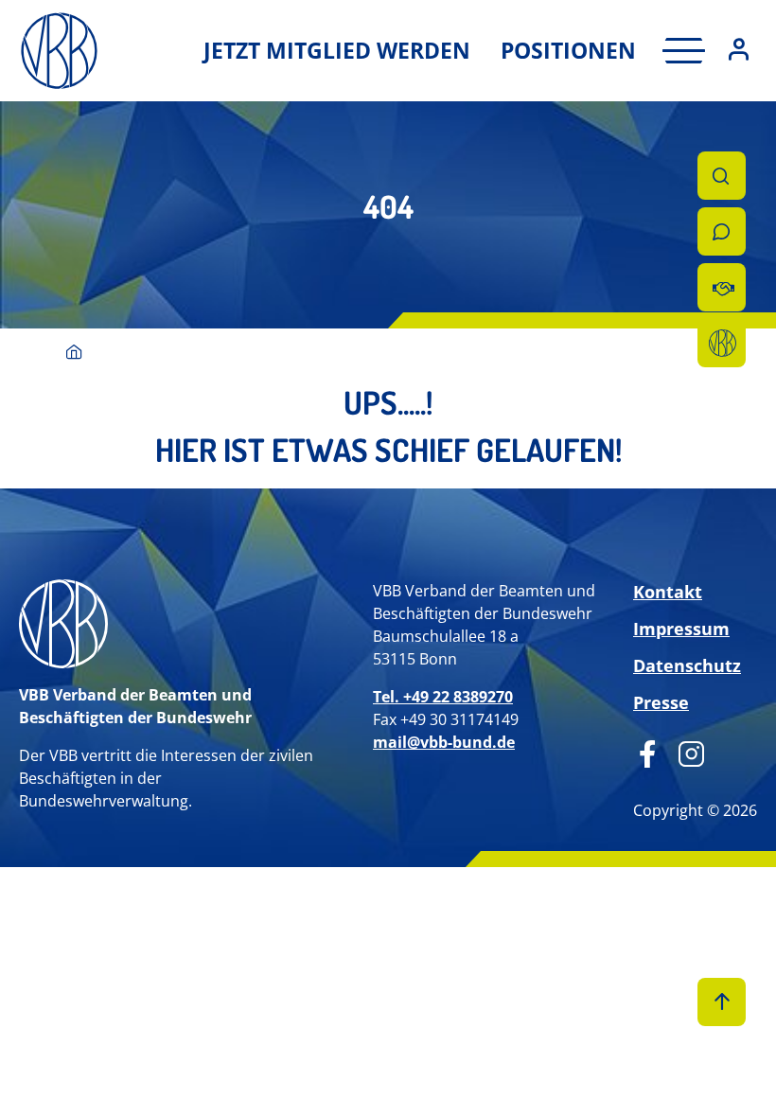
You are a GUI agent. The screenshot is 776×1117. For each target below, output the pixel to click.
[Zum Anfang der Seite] (721, 1002)
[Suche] (721, 175)
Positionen (568, 50)
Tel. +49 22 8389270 (443, 696)
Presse (661, 702)
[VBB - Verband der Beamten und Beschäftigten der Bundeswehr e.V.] (74, 354)
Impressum (681, 628)
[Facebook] (647, 751)
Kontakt (667, 591)
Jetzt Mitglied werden (336, 50)
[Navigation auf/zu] (678, 51)
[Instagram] (684, 751)
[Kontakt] (721, 231)
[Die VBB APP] (721, 343)
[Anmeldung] (738, 51)
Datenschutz (687, 665)
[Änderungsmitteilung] (721, 287)
